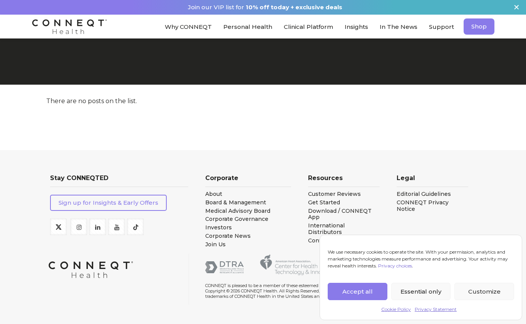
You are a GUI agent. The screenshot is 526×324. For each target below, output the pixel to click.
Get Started (324, 202)
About (213, 194)
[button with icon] (58, 227)
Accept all (357, 291)
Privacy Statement (436, 309)
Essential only (420, 291)
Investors (218, 227)
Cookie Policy (396, 309)
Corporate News (228, 236)
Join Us (215, 244)
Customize (484, 291)
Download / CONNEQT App (340, 214)
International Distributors (326, 228)
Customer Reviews (334, 194)
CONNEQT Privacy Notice (423, 205)
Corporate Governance (236, 219)
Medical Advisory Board (237, 211)
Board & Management (235, 202)
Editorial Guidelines (424, 194)
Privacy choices (395, 266)
